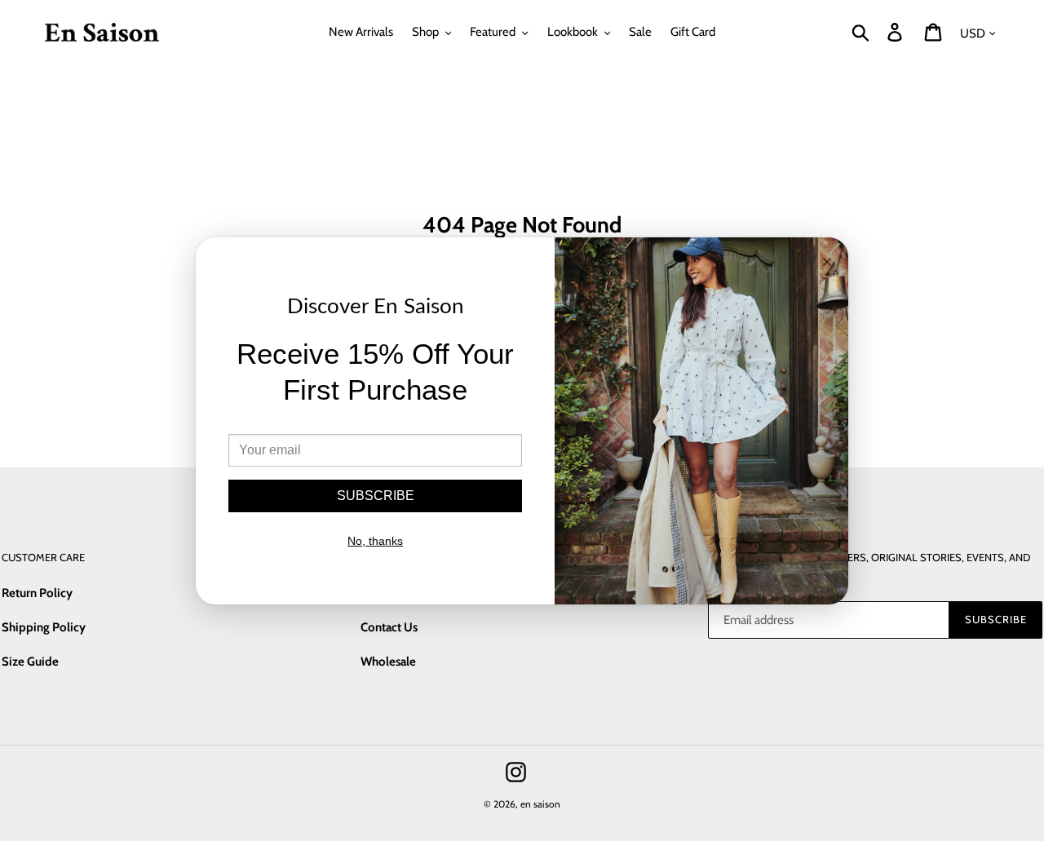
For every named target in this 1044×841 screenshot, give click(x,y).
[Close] (827, 263)
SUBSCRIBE (375, 495)
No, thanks (375, 540)
